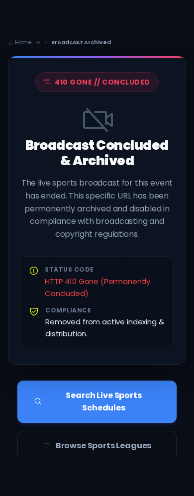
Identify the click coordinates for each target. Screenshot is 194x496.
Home (23, 42)
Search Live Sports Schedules (103, 402)
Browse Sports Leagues (104, 445)
